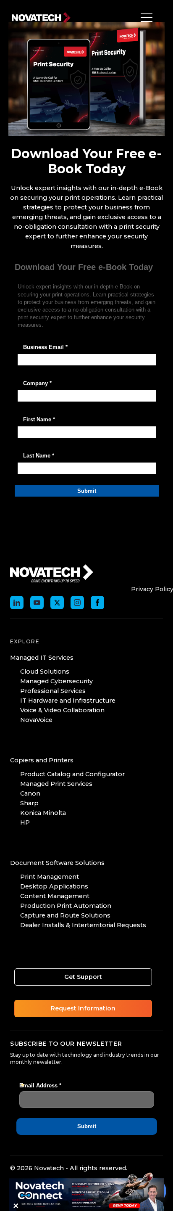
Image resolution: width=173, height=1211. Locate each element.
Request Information (83, 1008)
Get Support (83, 977)
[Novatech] (51, 572)
